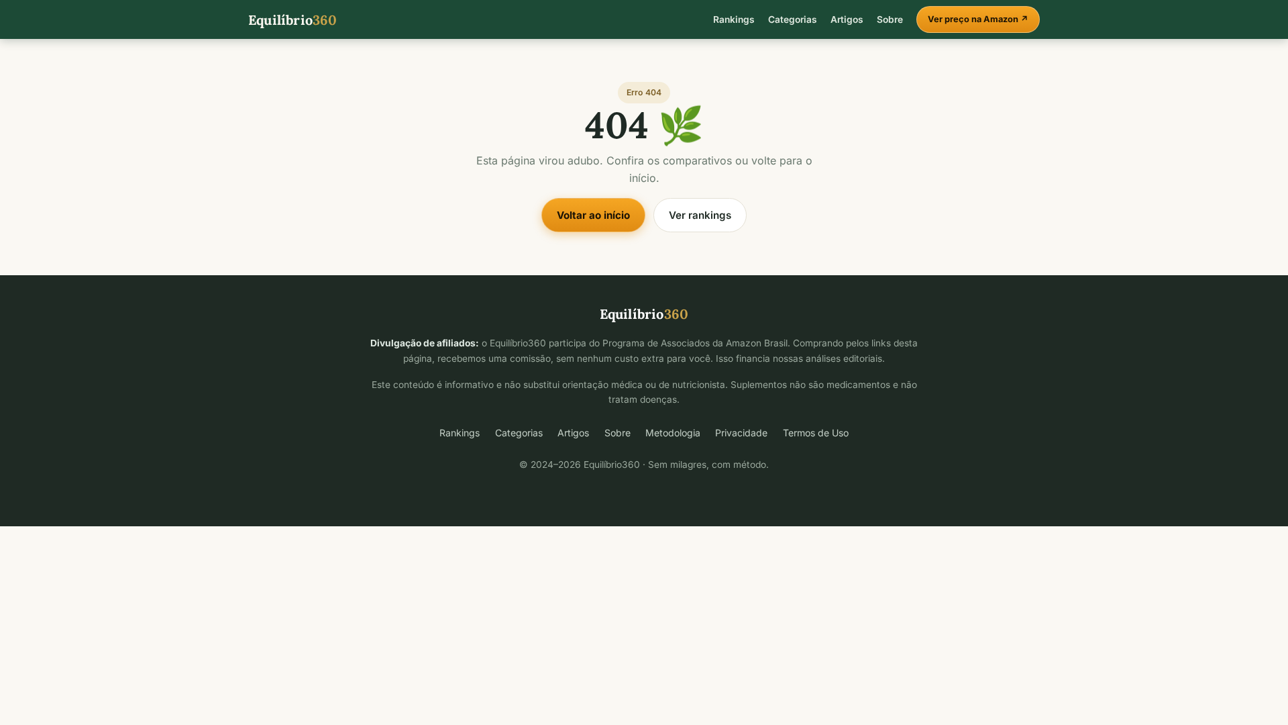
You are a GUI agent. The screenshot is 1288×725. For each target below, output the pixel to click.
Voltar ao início (593, 215)
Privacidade (741, 432)
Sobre (890, 19)
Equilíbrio (292, 19)
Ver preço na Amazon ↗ (978, 19)
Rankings (734, 19)
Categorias (792, 19)
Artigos (846, 19)
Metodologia (672, 432)
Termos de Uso (816, 432)
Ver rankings (700, 215)
